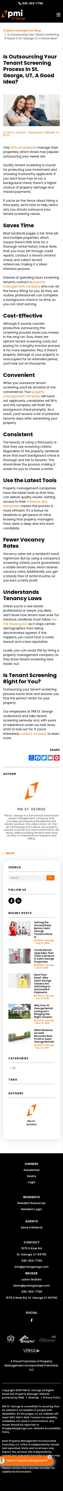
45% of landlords (23, 147)
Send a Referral (31, 1227)
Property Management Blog (22, 30)
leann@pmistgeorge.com (31, 1286)
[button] (11, 901)
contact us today (33, 734)
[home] (13, 15)
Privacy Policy (51, 1397)
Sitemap (33, 1397)
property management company (24, 284)
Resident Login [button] (31, 1209)
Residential (31, 1170)
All (13, 1068)
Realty (31, 1176)
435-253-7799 (32, 3)
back (10, 853)
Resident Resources (32, 1203)
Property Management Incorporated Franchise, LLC (31, 1365)
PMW (21, 1397)
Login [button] (31, 1182)
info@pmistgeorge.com (31, 1267)
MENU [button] (58, 15)
